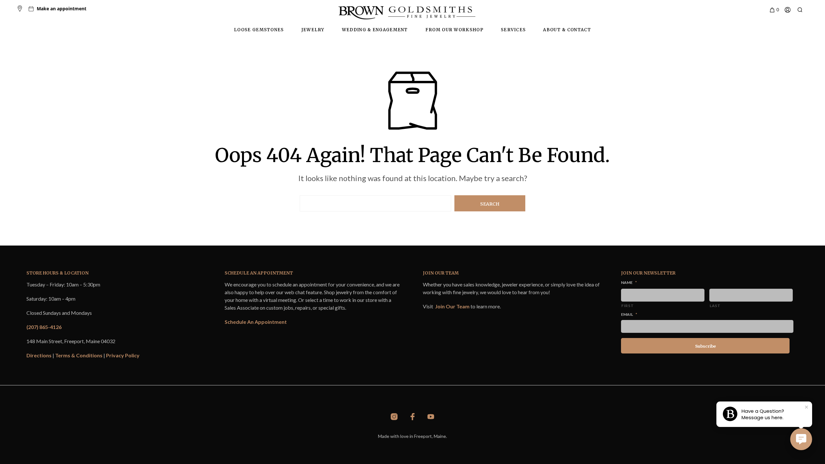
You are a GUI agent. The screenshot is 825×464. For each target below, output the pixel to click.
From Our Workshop (454, 30)
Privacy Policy (123, 355)
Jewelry (313, 30)
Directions (39, 355)
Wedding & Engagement (375, 30)
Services (513, 30)
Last (715, 305)
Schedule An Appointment (256, 322)
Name (629, 282)
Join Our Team (452, 306)
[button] (774, 10)
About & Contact (567, 30)
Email (629, 314)
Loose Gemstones (259, 30)
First (627, 305)
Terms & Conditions (78, 355)
